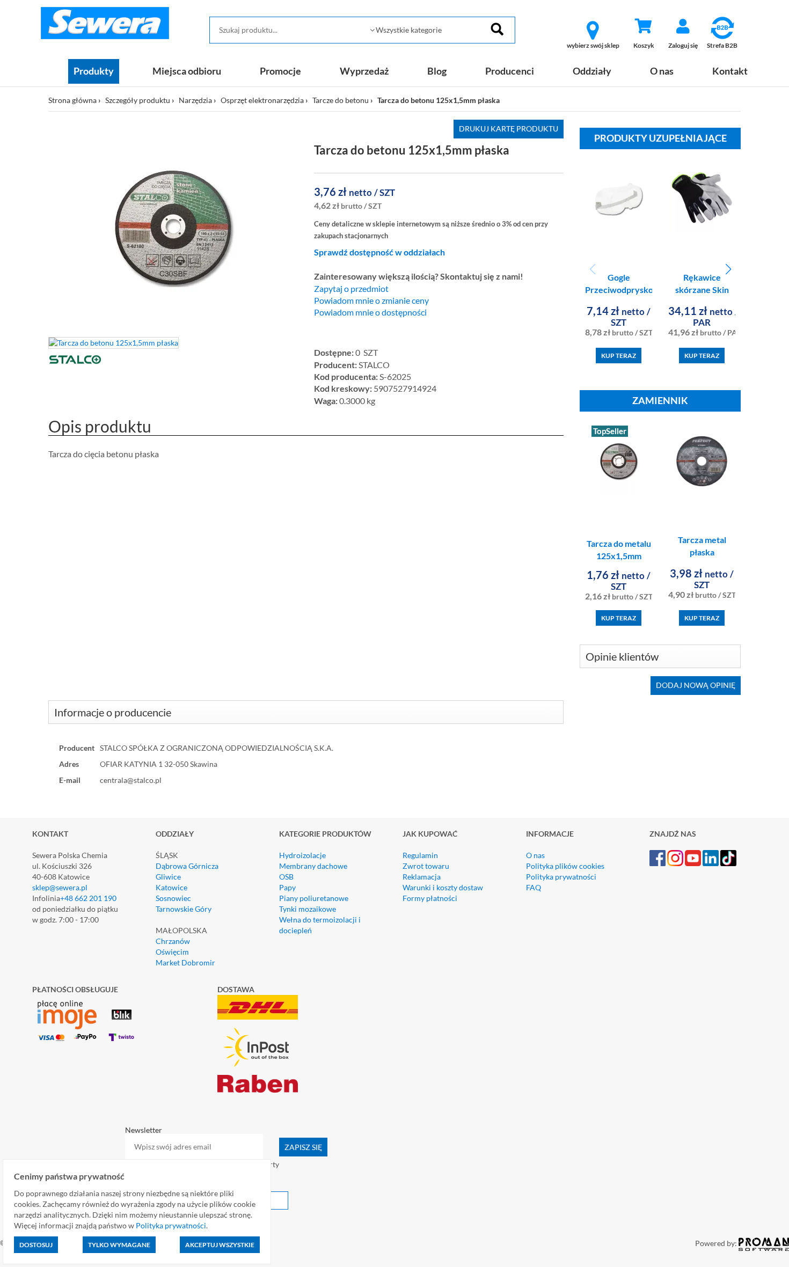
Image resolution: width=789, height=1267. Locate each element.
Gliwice (168, 876)
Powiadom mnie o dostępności (370, 312)
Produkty (94, 71)
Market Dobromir (185, 962)
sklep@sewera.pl (59, 887)
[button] (728, 269)
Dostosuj (36, 1245)
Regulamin (420, 855)
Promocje (280, 71)
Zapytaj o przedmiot (351, 289)
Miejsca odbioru (186, 71)
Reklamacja (422, 876)
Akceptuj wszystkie (219, 1245)
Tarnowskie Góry (183, 908)
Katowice (171, 887)
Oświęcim (172, 951)
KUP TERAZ (618, 355)
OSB (286, 876)
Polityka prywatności (561, 876)
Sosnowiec (173, 898)
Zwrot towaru (426, 865)
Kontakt (730, 71)
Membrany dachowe (313, 865)
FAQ (533, 887)
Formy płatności (430, 898)
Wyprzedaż (364, 71)
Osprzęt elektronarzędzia (262, 100)
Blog (437, 71)
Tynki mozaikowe (307, 908)
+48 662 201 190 (88, 898)
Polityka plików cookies (565, 865)
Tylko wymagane (119, 1245)
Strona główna (72, 100)
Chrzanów (173, 941)
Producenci (509, 71)
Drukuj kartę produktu (508, 128)
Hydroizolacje (302, 855)
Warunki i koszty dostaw (443, 887)
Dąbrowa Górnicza (187, 865)
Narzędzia (195, 100)
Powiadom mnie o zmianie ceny (371, 300)
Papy (287, 887)
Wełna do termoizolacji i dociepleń (320, 925)
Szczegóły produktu (137, 100)
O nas (662, 71)
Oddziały (592, 71)
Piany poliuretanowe (313, 898)
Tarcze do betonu (340, 100)
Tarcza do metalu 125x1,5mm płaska (619, 555)
